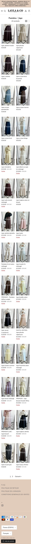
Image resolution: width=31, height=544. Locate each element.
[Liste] (29, 21)
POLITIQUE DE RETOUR (10, 488)
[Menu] (2, 11)
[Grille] (26, 21)
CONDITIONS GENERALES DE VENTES (15, 494)
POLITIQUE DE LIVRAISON (11, 491)
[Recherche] (6, 11)
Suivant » (18, 476)
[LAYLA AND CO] (15, 10)
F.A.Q (3, 485)
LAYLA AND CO (10, 538)
